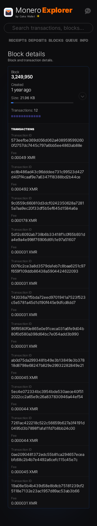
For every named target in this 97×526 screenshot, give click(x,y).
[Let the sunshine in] (38, 16)
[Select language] (87, 10)
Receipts (18, 40)
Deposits (37, 40)
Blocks (56, 40)
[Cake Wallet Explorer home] (8, 12)
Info (84, 40)
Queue (71, 40)
